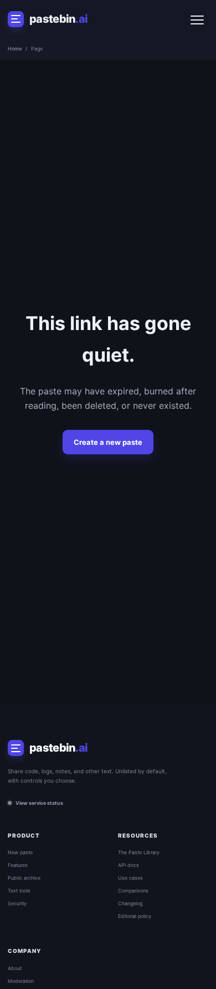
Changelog (130, 903)
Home (15, 48)
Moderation (21, 981)
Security (17, 903)
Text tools (19, 890)
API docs (128, 865)
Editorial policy (134, 916)
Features (18, 865)
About (15, 968)
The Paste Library (139, 852)
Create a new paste (108, 442)
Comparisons (133, 890)
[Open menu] (197, 18)
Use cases (130, 878)
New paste (20, 852)
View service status (39, 803)
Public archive (24, 878)
